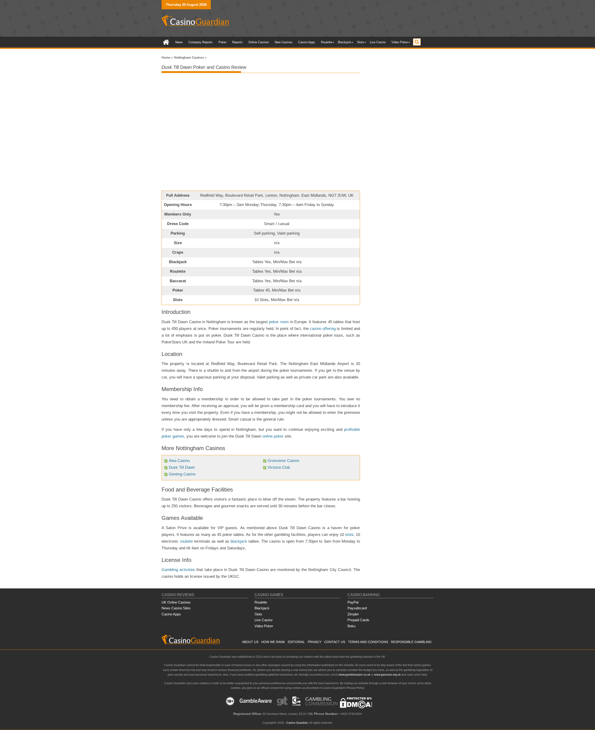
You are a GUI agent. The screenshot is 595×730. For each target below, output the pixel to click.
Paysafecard (357, 608)
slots (349, 534)
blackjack (239, 541)
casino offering (322, 328)
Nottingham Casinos (189, 57)
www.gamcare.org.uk (387, 674)
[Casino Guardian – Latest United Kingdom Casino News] (166, 42)
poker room (279, 322)
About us (250, 642)
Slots (360, 42)
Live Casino (378, 42)
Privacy (314, 642)
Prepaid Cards (358, 620)
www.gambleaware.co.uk (354, 674)
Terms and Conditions (368, 642)
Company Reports (200, 42)
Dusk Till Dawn (182, 467)
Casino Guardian (297, 722)
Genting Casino (182, 474)
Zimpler (353, 614)
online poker (273, 436)
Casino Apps (306, 42)
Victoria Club (279, 467)
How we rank (273, 642)
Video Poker (399, 42)
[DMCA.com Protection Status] (356, 707)
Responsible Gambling (411, 642)
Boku (351, 626)
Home (166, 57)
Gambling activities (178, 569)
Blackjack (344, 42)
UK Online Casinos (176, 602)
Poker (222, 42)
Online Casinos (258, 42)
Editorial (296, 642)
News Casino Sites (176, 608)
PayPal (352, 602)
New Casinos (283, 42)
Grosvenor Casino (283, 460)
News (179, 42)
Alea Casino (179, 460)
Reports (237, 42)
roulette (186, 541)
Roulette (326, 42)
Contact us (334, 642)
